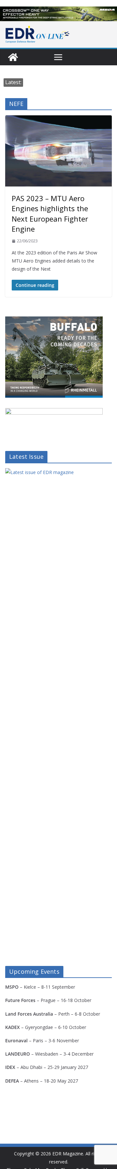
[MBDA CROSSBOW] (58, 13)
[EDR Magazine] (13, 57)
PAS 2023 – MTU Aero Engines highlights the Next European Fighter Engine (50, 213)
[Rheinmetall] (54, 320)
